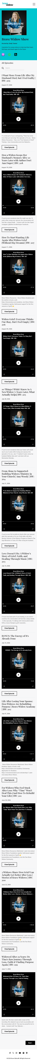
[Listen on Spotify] (10, 54)
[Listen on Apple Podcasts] (4, 54)
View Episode (9, 147)
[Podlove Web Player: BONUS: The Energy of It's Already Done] (18, 667)
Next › (30, 1043)
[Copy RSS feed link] (15, 54)
